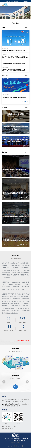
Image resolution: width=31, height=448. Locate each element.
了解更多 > (26, 27)
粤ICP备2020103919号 (19, 440)
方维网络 (18, 443)
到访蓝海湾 (16, 1)
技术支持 (13, 443)
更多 (15, 387)
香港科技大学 (9, 1)
